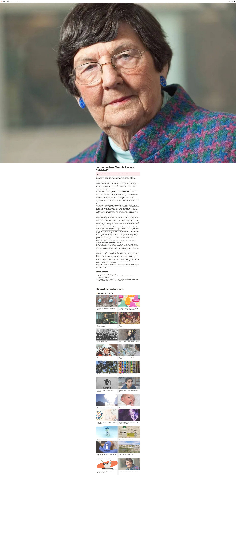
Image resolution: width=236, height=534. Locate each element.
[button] (4, 1)
